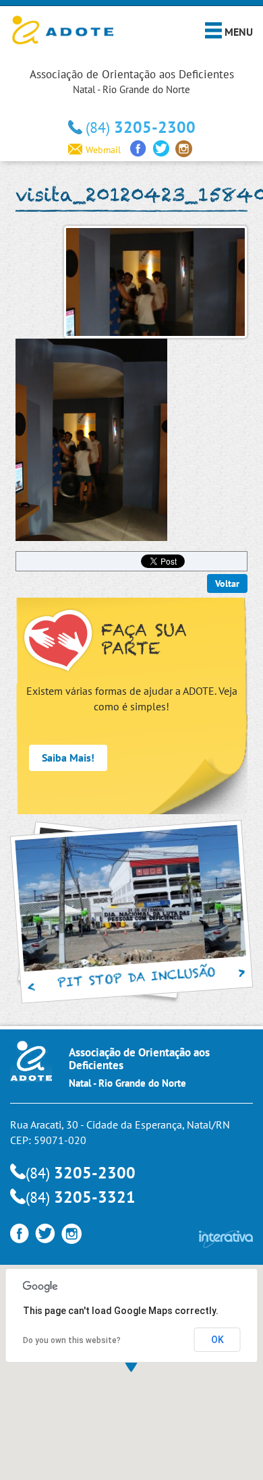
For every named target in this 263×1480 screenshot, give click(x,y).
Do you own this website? (72, 1340)
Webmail (103, 150)
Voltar (227, 583)
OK (217, 1339)
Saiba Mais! (68, 757)
